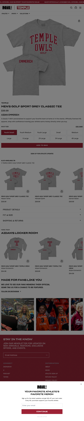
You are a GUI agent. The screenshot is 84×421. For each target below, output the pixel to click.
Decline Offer (42, 416)
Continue (42, 412)
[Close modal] (81, 384)
